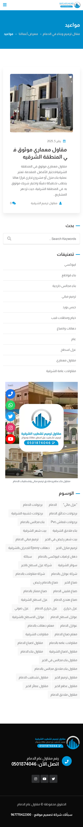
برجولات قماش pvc (64, 522)
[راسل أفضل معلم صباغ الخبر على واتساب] (10, 405)
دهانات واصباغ (66, 328)
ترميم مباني (69, 296)
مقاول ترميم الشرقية (44, 203)
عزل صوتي (22, 608)
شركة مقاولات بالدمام (30, 573)
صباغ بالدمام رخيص (45, 582)
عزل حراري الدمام (46, 608)
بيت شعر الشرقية (34, 530)
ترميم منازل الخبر (66, 548)
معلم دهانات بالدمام (41, 625)
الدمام (53, 504)
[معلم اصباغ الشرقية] (10, 427)
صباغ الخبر (70, 582)
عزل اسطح (68, 349)
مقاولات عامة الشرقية (61, 371)
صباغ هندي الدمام (65, 599)
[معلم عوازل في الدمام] (10, 439)
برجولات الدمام (33, 504)
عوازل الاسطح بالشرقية (28, 617)
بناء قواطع (69, 275)
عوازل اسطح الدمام (64, 617)
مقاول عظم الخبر (65, 686)
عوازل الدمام (68, 625)
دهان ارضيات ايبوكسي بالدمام (57, 556)
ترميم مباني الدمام (27, 539)
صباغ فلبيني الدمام (65, 591)
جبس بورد (69, 307)
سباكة (28, 556)
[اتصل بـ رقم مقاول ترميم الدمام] (10, 394)
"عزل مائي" (70, 504)
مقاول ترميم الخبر (65, 677)
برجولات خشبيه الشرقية (27, 513)
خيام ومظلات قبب (63, 317)
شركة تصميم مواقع (48, 814)
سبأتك (67, 814)
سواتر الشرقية (67, 565)
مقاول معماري (66, 360)
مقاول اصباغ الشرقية (63, 651)
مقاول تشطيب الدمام (33, 677)
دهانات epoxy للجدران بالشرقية (29, 548)
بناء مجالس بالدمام (32, 522)
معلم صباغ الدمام (66, 634)
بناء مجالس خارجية (64, 286)
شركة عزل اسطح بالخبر (36, 565)
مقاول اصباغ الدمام (30, 642)
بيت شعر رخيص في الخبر (61, 539)
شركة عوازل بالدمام (64, 573)
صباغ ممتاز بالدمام (35, 591)
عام (73, 339)
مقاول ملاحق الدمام (64, 694)
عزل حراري (70, 608)
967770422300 (21, 814)
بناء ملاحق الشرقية (65, 530)
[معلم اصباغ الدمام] (10, 416)
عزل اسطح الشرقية (34, 599)
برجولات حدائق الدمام (63, 513)
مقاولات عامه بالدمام (63, 642)
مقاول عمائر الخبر (36, 686)
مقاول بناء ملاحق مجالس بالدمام (55, 668)
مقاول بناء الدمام (32, 651)
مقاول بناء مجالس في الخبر (59, 660)
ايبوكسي (70, 264)
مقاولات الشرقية (36, 634)
